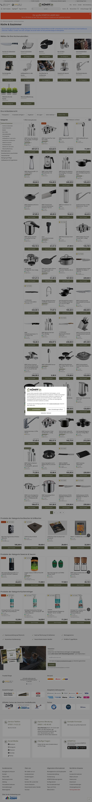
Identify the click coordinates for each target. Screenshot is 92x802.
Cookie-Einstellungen (54, 403)
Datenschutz (43, 413)
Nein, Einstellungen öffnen (55, 409)
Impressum (49, 413)
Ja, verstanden (36, 409)
